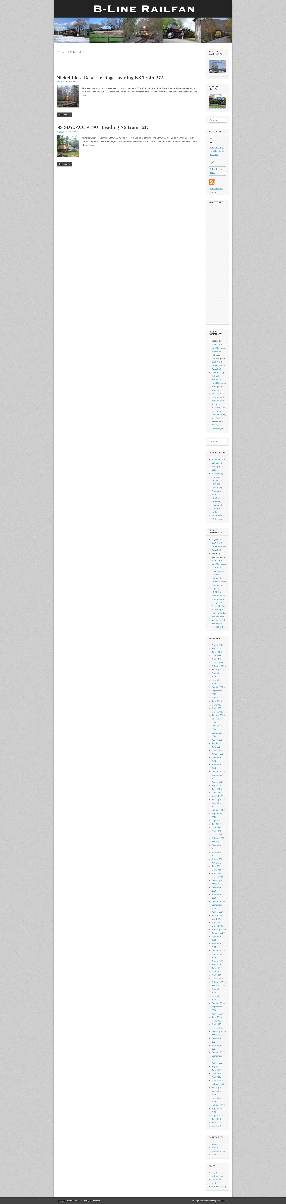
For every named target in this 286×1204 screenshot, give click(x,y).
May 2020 (216, 919)
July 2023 (216, 785)
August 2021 (218, 859)
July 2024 (216, 743)
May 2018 (216, 1021)
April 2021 (216, 873)
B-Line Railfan (77, 1201)
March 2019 (217, 978)
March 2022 (217, 834)
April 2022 (216, 831)
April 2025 (216, 708)
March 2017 (217, 1080)
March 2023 (217, 796)
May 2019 (216, 971)
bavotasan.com (223, 1201)
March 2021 (217, 877)
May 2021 (216, 870)
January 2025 (218, 715)
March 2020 (217, 926)
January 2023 (218, 799)
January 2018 (218, 1035)
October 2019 (218, 950)
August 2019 (218, 961)
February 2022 (219, 838)
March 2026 (217, 662)
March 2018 (217, 1028)
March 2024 (217, 750)
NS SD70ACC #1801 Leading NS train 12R (102, 127)
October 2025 (218, 687)
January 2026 (218, 669)
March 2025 (217, 712)
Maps (214, 1144)
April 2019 (216, 975)
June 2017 (217, 1070)
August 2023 (218, 782)
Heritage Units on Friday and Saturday (219, 414)
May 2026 (216, 655)
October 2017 (218, 1052)
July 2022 (216, 824)
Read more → (64, 115)
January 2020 (218, 933)
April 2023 (216, 792)
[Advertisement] (111, 66)
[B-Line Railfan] (143, 21)
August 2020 (218, 912)
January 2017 (218, 1087)
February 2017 (219, 1084)
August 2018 (218, 1014)
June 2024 (217, 747)
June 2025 (217, 701)
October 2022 (218, 810)
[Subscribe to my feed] (211, 184)
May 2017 (216, 1073)
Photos (215, 1147)
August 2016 (218, 1115)
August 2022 (218, 820)
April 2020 (216, 922)
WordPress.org (219, 1186)
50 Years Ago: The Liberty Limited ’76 (218, 477)
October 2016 (218, 1105)
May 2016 (216, 1126)
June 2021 (217, 866)
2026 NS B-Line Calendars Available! (219, 348)
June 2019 (217, 968)
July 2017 (216, 1066)
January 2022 (218, 841)
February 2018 (219, 1031)
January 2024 (218, 754)
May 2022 (216, 827)
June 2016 (217, 1122)
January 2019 (218, 985)
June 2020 (217, 915)
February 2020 (219, 929)
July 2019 (216, 964)
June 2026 (217, 652)
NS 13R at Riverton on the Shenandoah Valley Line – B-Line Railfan (219, 400)
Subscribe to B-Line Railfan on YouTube (217, 151)
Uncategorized (218, 1151)
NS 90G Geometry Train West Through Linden (217, 505)
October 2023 (218, 771)
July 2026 (216, 648)
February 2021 (219, 880)
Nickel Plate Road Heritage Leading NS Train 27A (110, 77)
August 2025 (218, 697)
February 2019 (219, 982)
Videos (215, 1154)
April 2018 (216, 1024)
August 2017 (218, 1063)
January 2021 (218, 884)
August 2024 (218, 740)
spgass (61, 82)
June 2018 (217, 1017)
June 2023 (217, 789)
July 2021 (216, 863)
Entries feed (217, 1176)
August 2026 (218, 645)
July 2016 (216, 1119)
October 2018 (218, 1003)
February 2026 (219, 666)
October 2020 (218, 901)
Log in (214, 1172)
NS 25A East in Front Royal (218, 425)
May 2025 (216, 705)
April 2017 (216, 1077)
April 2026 (216, 659)
